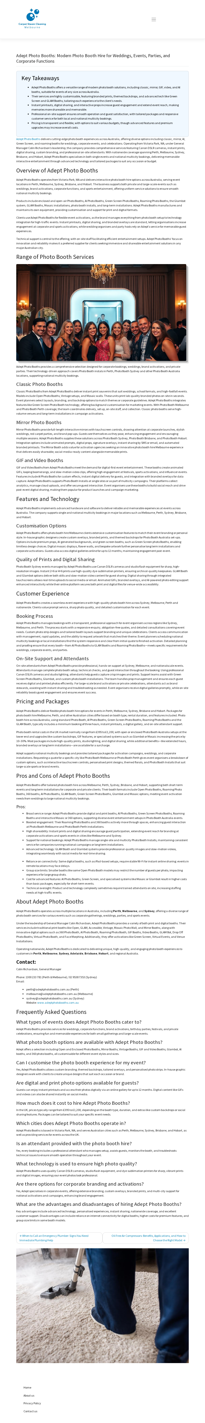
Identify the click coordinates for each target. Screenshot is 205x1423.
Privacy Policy (32, 1403)
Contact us (30, 1411)
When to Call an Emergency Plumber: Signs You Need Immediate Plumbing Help (54, 1238)
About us (29, 1395)
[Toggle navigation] (153, 19)
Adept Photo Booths (28, 139)
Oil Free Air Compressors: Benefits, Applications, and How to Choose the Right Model (149, 1238)
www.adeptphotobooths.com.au (58, 1002)
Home (27, 1387)
